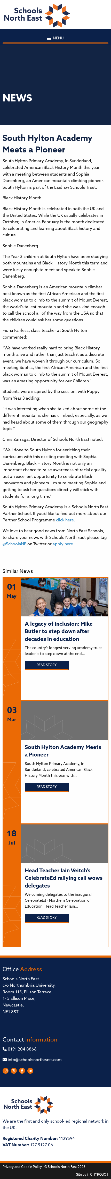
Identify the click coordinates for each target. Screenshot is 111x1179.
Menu (58, 38)
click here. (65, 520)
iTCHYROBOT (97, 1174)
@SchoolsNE (14, 544)
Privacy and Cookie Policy (22, 1167)
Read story (47, 665)
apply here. (63, 544)
